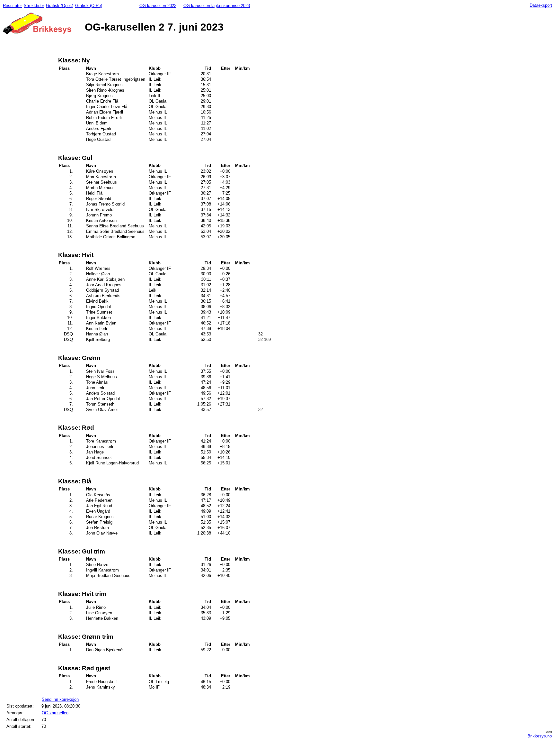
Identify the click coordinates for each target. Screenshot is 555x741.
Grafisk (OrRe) (88, 5)
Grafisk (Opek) (59, 5)
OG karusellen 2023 (157, 5)
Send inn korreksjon (60, 699)
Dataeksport (541, 5)
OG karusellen (55, 712)
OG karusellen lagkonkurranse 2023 (216, 5)
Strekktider (34, 5)
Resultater (12, 5)
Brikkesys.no (539, 736)
